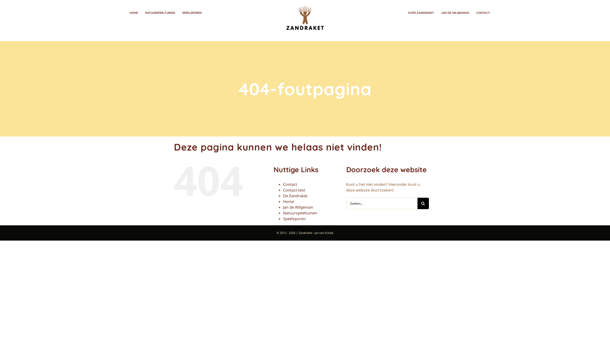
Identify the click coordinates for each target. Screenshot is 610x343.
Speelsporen (294, 218)
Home (288, 201)
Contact (290, 184)
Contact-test (294, 190)
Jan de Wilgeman (298, 207)
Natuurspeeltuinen (300, 213)
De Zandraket (295, 195)
